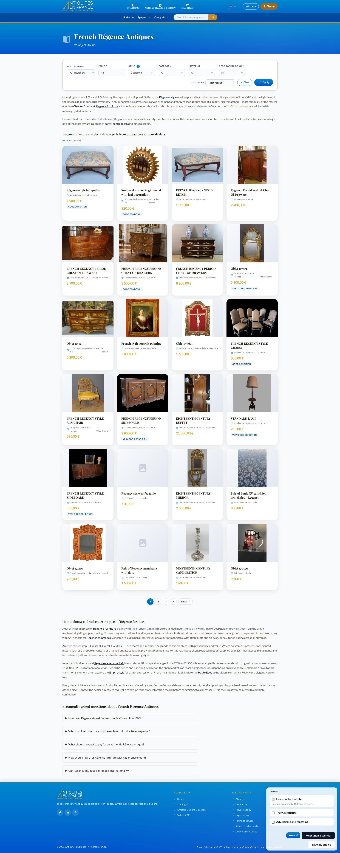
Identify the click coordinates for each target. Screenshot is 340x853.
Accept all (293, 835)
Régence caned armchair (109, 663)
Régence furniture (107, 106)
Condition (77, 66)
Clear (246, 82)
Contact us (241, 804)
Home (180, 798)
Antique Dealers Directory (191, 809)
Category (165, 66)
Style (134, 66)
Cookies (274, 791)
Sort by (199, 82)
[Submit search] (212, 17)
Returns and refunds (247, 825)
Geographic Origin (231, 66)
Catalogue (182, 804)
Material (194, 66)
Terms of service (244, 820)
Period (102, 66)
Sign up (270, 6)
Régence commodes (99, 637)
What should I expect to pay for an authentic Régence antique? (106, 744)
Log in (253, 6)
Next (184, 601)
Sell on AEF (183, 815)
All (102, 72)
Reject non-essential (318, 835)
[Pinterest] (75, 812)
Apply (266, 82)
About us (240, 798)
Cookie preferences (246, 831)
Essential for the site (289, 799)
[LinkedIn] (67, 812)
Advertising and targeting (292, 821)
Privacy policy (243, 809)
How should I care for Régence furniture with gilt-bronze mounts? (108, 757)
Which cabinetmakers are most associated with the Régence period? (109, 731)
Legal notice (242, 815)
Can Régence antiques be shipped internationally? (98, 770)
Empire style (116, 672)
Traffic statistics (286, 812)
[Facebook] (60, 812)
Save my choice (321, 844)
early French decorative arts (122, 123)
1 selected (136, 72)
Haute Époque (207, 672)
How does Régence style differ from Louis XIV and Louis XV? (104, 718)
